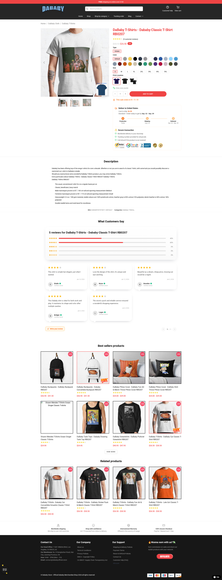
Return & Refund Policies (122, 554)
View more (111, 452)
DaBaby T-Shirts (68, 23)
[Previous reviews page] (163, 329)
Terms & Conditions (84, 550)
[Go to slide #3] (86, 102)
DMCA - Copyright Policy (86, 557)
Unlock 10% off (5, 570)
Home (43, 23)
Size (114, 68)
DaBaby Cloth (53, 23)
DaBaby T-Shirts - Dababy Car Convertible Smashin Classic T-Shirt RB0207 (55, 505)
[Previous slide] (44, 62)
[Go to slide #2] (74, 102)
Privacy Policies (82, 554)
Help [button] (217, 577)
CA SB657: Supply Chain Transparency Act (92, 560)
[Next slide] (105, 62)
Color (115, 55)
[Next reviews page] (175, 329)
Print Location (118, 75)
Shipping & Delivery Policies (122, 547)
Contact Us (117, 557)
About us (80, 547)
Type (114, 47)
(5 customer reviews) (130, 39)
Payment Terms (118, 550)
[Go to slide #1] (62, 102)
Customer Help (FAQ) (120, 560)
